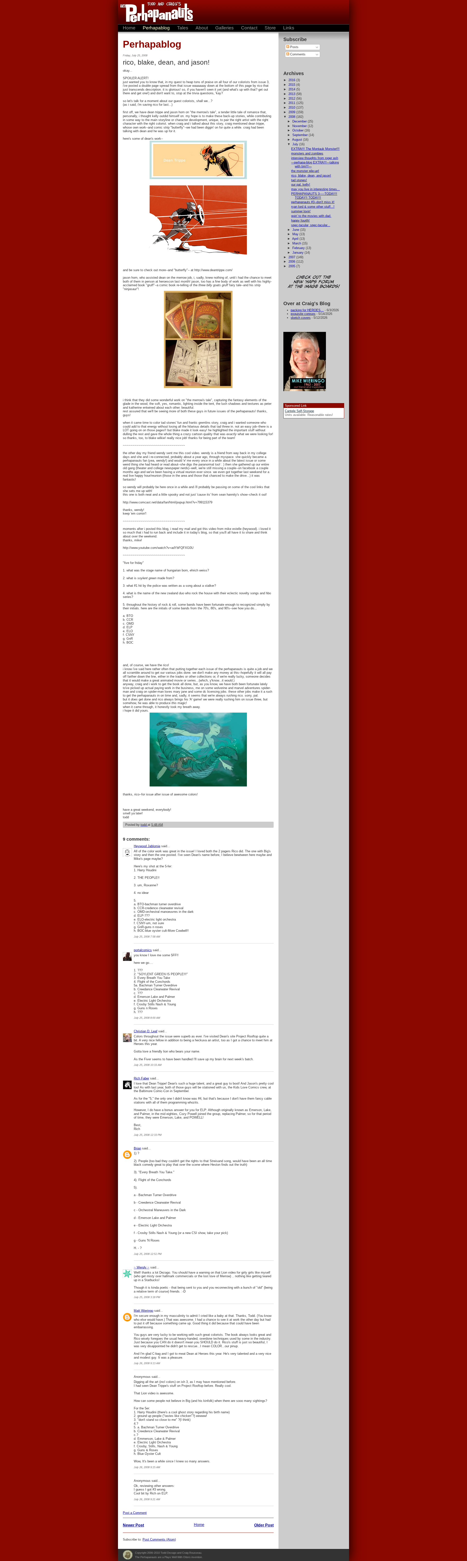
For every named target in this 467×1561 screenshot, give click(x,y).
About (202, 27)
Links (288, 27)
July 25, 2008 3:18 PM (147, 1297)
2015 (292, 84)
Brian (137, 1148)
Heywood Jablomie (147, 846)
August (297, 139)
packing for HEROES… (307, 310)
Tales (182, 27)
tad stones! (299, 180)
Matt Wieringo (143, 1310)
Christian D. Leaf (145, 1031)
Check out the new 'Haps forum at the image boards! (313, 282)
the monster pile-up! (305, 171)
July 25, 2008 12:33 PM (148, 1134)
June (296, 230)
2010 (292, 107)
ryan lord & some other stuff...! (312, 206)
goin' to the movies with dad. (311, 216)
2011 (292, 103)
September (300, 135)
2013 (292, 94)
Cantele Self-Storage (299, 411)
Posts (293, 47)
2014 (292, 89)
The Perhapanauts (154, 12)
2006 (292, 261)
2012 (292, 98)
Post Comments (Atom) (159, 1539)
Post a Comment (135, 1513)
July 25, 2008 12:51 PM (148, 1253)
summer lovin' (301, 211)
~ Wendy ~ (141, 1267)
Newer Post (133, 1525)
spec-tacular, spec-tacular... (310, 225)
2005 (292, 266)
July (295, 144)
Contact (249, 27)
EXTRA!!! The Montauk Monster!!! (315, 149)
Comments (297, 54)
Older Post (264, 1525)
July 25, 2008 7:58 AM (147, 936)
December (300, 121)
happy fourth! (300, 220)
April (295, 239)
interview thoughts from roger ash (314, 158)
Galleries (224, 27)
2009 (292, 112)
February (299, 248)
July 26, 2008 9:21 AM (147, 1499)
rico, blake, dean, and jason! (311, 175)
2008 (292, 117)
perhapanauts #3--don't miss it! (312, 202)
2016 (292, 80)
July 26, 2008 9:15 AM (147, 1467)
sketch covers (301, 317)
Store (270, 27)
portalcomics (143, 950)
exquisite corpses (303, 314)
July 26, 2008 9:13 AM (147, 1363)
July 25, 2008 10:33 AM (148, 1064)
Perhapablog (156, 27)
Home (129, 27)
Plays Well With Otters (128, 1555)
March (297, 243)
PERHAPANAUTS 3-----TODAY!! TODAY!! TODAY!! (314, 195)
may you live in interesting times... (315, 189)
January (298, 252)
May (295, 234)
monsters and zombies (307, 153)
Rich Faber (141, 1078)
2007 (292, 257)
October (298, 130)
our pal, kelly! (300, 184)
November (300, 126)
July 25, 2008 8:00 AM (147, 1017)
